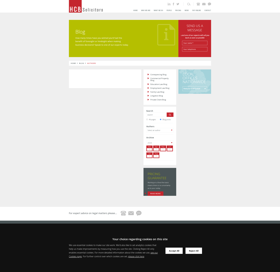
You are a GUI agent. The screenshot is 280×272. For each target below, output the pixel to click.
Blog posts (166, 119)
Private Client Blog (158, 100)
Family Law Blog (157, 92)
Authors (91, 63)
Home (135, 10)
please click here (136, 256)
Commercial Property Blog (159, 79)
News (187, 10)
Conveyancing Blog (158, 75)
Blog (80, 31)
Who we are (145, 10)
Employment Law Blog (159, 88)
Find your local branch (192, 89)
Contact (207, 10)
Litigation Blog (156, 96)
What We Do (158, 10)
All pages (152, 119)
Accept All (174, 250)
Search (149, 110)
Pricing (178, 10)
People (169, 10)
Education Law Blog (158, 84)
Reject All (194, 250)
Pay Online (196, 10)
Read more (155, 194)
